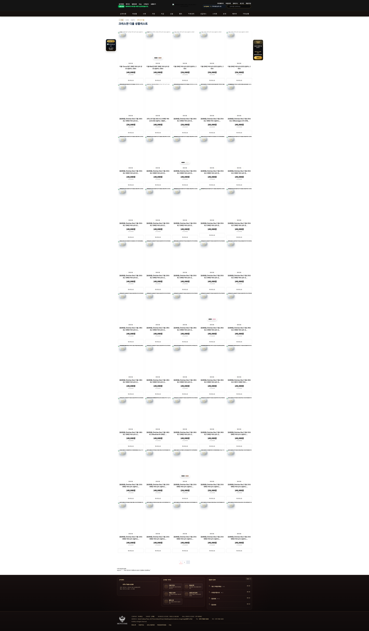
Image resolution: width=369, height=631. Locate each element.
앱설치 (258, 57)
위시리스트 (131, 80)
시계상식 (146, 4)
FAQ (140, 4)
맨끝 (188, 562)
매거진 (128, 4)
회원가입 (248, 3)
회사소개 (133, 625)
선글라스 (133, 20)
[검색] (249, 6)
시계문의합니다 (215, 592)
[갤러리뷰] (250, 29)
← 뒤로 (121, 20)
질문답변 (134, 4)
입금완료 (213, 599)
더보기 (248, 579)
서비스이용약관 (151, 625)
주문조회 (228, 3)
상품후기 (153, 4)
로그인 (242, 3)
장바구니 (235, 3)
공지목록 (121, 4)
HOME (127, 20)
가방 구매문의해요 (216, 586)
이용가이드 (141, 625)
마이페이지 (220, 3)
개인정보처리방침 (161, 625)
